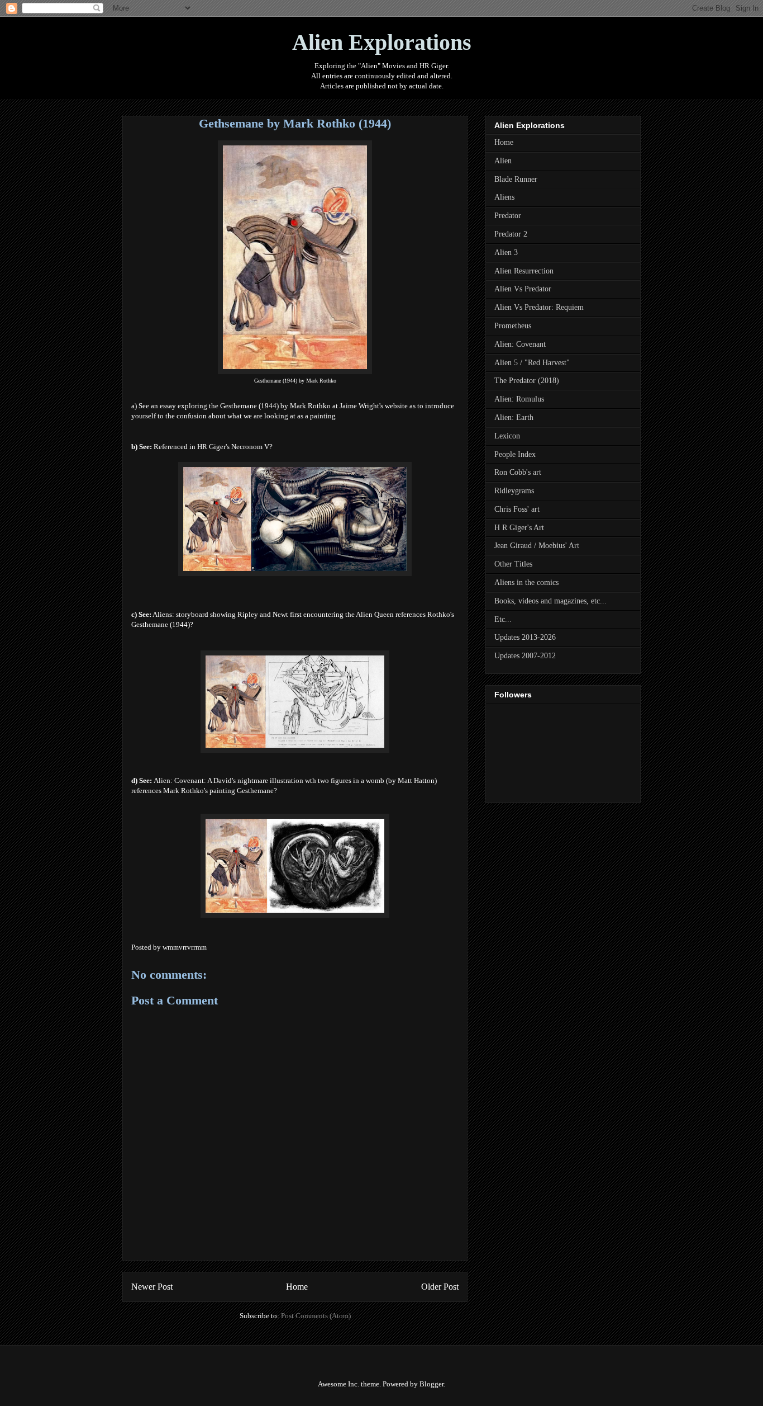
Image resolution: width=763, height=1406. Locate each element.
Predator (507, 215)
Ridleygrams (514, 491)
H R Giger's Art (519, 527)
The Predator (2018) (526, 380)
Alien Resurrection (524, 271)
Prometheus (512, 326)
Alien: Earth (513, 417)
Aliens (504, 197)
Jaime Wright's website (374, 406)
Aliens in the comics (526, 582)
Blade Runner (515, 179)
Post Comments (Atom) (316, 1315)
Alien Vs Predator (522, 289)
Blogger (431, 1384)
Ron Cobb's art (517, 472)
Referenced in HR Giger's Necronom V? (213, 446)
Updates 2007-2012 (525, 656)
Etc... (503, 619)
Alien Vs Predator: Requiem (539, 307)
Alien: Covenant (520, 344)
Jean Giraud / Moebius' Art (536, 545)
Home (297, 1286)
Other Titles (513, 564)
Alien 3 (506, 252)
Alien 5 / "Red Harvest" (532, 362)
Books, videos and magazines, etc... (550, 601)
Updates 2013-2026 (525, 637)
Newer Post (152, 1286)
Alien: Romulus (519, 399)
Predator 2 (510, 234)
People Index (515, 454)
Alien (503, 161)
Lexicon (507, 436)
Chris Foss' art (517, 509)
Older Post (440, 1286)
